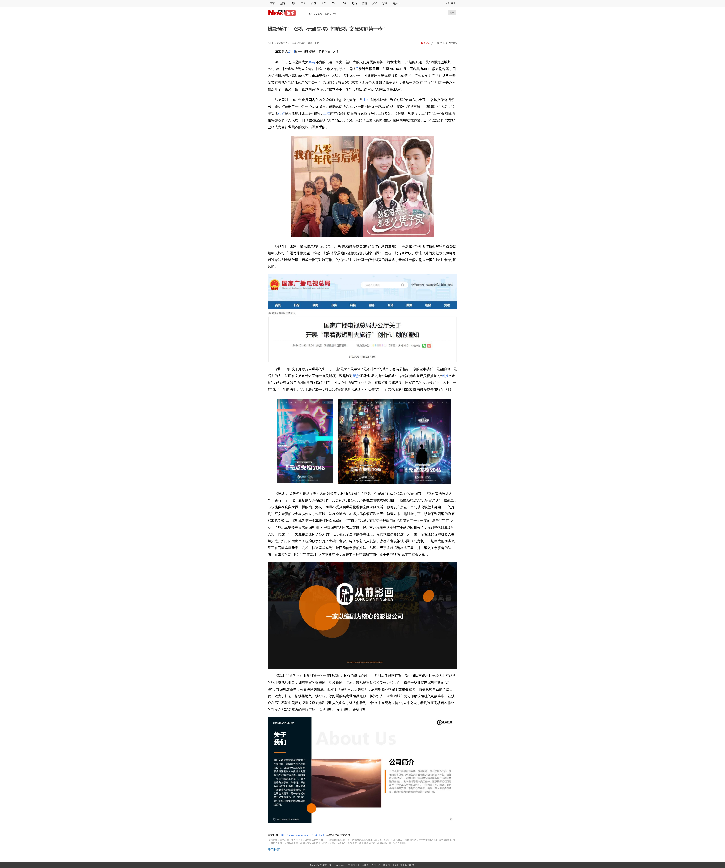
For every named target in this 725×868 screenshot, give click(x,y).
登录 (447, 3)
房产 (374, 3)
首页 (272, 3)
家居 (385, 3)
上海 (326, 113)
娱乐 (283, 3)
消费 (313, 3)
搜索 (452, 12)
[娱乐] (276, 14)
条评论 (425, 43)
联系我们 (387, 865)
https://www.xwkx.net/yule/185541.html (302, 835)
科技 (445, 376)
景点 (356, 376)
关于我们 (352, 865)
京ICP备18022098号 (404, 865)
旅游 (364, 3)
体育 (303, 3)
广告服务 (364, 865)
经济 (312, 62)
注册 (453, 3)
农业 (334, 3)
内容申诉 (375, 865)
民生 (344, 3)
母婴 (293, 3)
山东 (366, 100)
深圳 (291, 51)
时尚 (354, 3)
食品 (323, 3)
